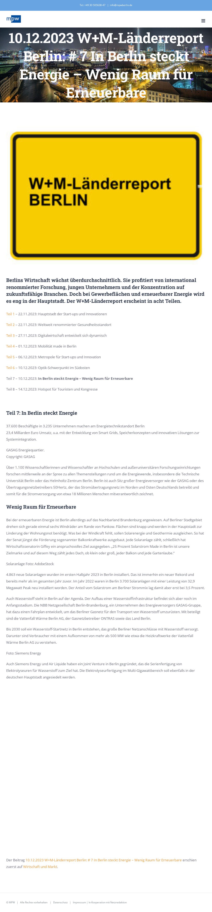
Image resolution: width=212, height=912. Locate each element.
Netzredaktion (118, 902)
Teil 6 (11, 367)
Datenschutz (60, 902)
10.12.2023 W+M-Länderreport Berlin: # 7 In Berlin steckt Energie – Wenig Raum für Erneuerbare (103, 860)
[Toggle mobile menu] (203, 21)
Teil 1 (10, 314)
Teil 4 (10, 346)
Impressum (79, 902)
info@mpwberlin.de (121, 5)
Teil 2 (10, 324)
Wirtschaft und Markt (40, 866)
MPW (12, 902)
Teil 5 (10, 357)
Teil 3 (10, 335)
